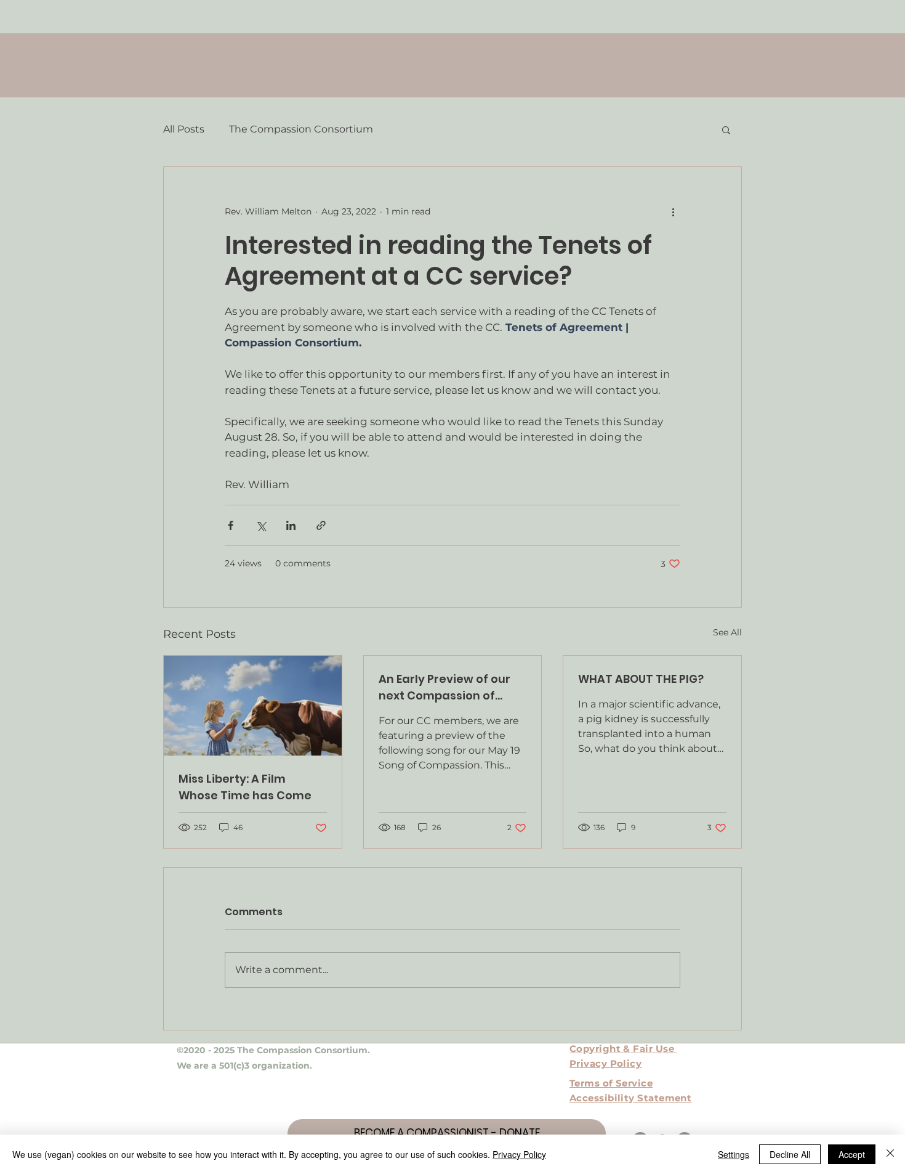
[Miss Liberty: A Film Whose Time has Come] (253, 706)
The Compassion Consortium (301, 129)
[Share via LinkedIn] (291, 525)
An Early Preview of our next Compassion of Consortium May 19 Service (444, 687)
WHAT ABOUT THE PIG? (641, 679)
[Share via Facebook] (230, 525)
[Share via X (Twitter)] (261, 525)
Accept (852, 1154)
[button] (726, 129)
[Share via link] (321, 525)
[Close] (890, 1154)
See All (727, 632)
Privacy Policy (519, 1154)
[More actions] (673, 211)
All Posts (183, 129)
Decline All (790, 1154)
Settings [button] (733, 1154)
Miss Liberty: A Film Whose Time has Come (245, 787)
